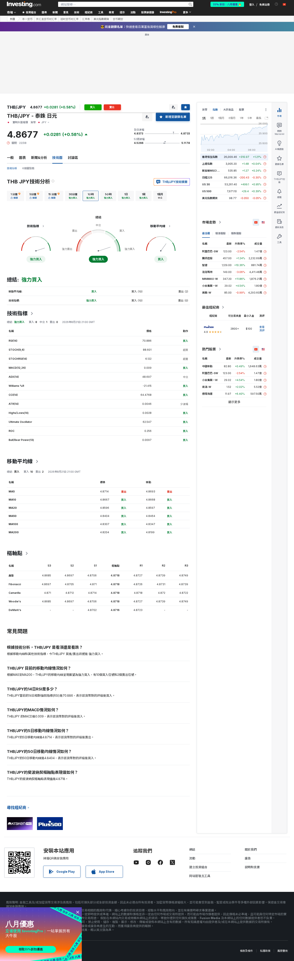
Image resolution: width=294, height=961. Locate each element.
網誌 (192, 849)
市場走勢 (209, 222)
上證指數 (207, 163)
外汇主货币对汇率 (46, 19)
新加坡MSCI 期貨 (212, 170)
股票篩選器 (147, 12)
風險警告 (282, 950)
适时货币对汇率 (69, 19)
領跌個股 (236, 233)
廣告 (248, 858)
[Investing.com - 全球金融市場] (24, 4)
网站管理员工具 (199, 876)
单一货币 (27, 19)
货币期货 (118, 19)
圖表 (22, 157)
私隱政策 (265, 950)
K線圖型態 (28, 168)
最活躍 (206, 233)
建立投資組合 (198, 867)
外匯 (12, 19)
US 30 (206, 184)
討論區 (73, 157)
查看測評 (262, 328)
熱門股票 (209, 349)
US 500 (206, 191)
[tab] (15, 196)
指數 (215, 109)
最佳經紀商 (210, 307)
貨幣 (204, 109)
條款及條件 (246, 950)
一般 (10, 157)
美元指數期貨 (101, 19)
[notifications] (276, 4)
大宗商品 (228, 109)
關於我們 (251, 849)
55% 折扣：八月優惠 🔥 (227, 4)
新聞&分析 (39, 157)
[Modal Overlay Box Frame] (41, 934)
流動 (192, 858)
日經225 (207, 177)
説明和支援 (252, 867)
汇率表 (86, 19)
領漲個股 (220, 233)
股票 (241, 109)
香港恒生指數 (210, 156)
